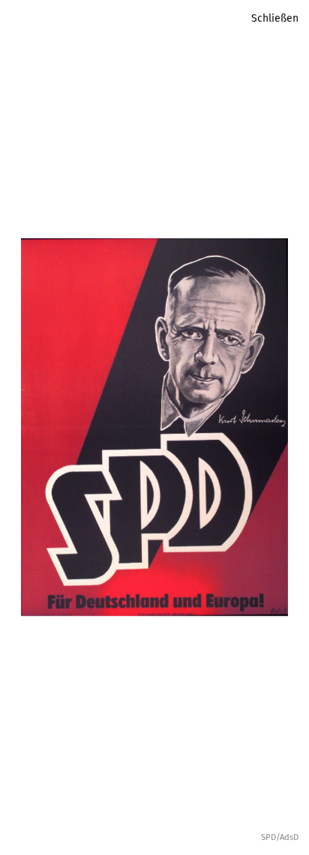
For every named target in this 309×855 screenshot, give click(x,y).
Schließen (274, 18)
